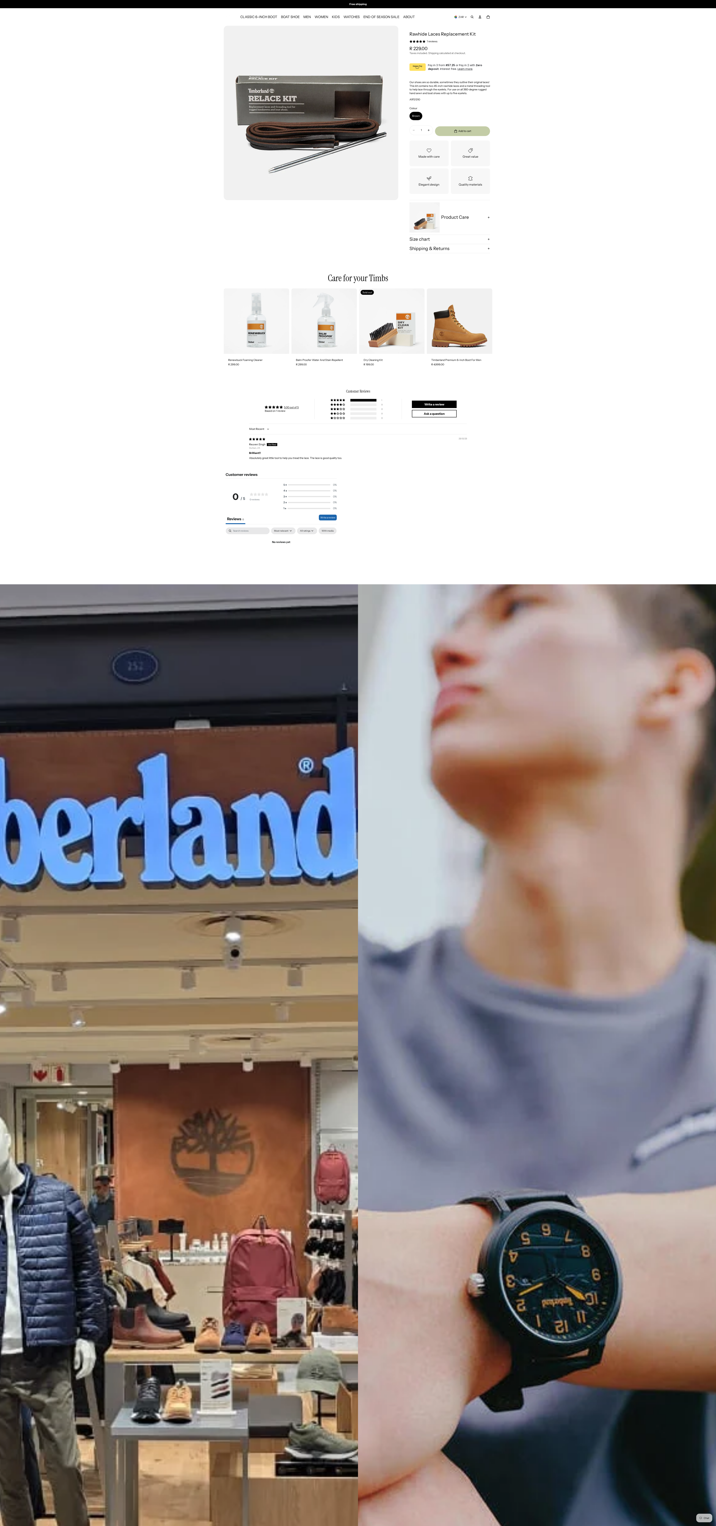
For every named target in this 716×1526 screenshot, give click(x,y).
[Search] (472, 17)
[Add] (283, 348)
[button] (338, 400)
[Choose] (486, 348)
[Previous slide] (432, 321)
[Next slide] (486, 321)
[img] (257, 439)
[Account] (480, 17)
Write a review (327, 517)
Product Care (455, 217)
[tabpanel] (281, 554)
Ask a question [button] (434, 414)
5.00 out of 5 (291, 407)
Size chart (419, 239)
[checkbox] (328, 530)
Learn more (465, 69)
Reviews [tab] (235, 519)
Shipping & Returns (429, 248)
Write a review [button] (434, 404)
